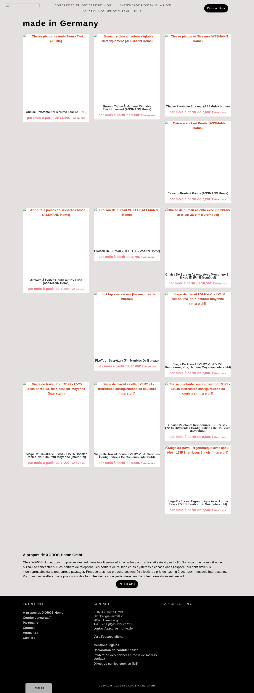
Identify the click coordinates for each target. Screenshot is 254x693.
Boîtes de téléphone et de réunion (83, 5)
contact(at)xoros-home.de (113, 628)
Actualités (30, 633)
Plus (137, 11)
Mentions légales (106, 645)
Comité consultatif (37, 617)
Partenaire (30, 622)
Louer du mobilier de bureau (106, 11)
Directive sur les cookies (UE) (116, 663)
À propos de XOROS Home (43, 612)
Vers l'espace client (108, 636)
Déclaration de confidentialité (116, 650)
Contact (29, 628)
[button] (127, 584)
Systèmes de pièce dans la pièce (145, 5)
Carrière (29, 638)
